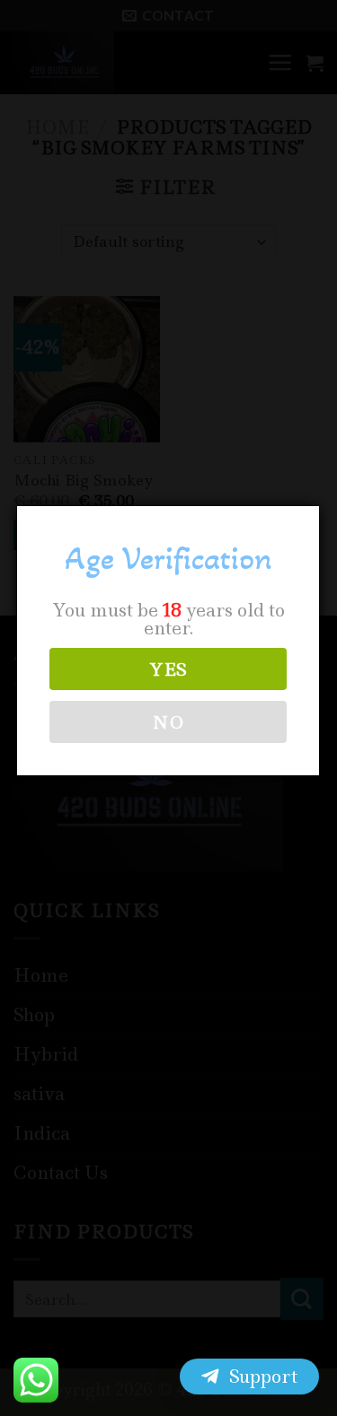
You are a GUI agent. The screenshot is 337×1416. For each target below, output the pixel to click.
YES (168, 669)
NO (168, 722)
